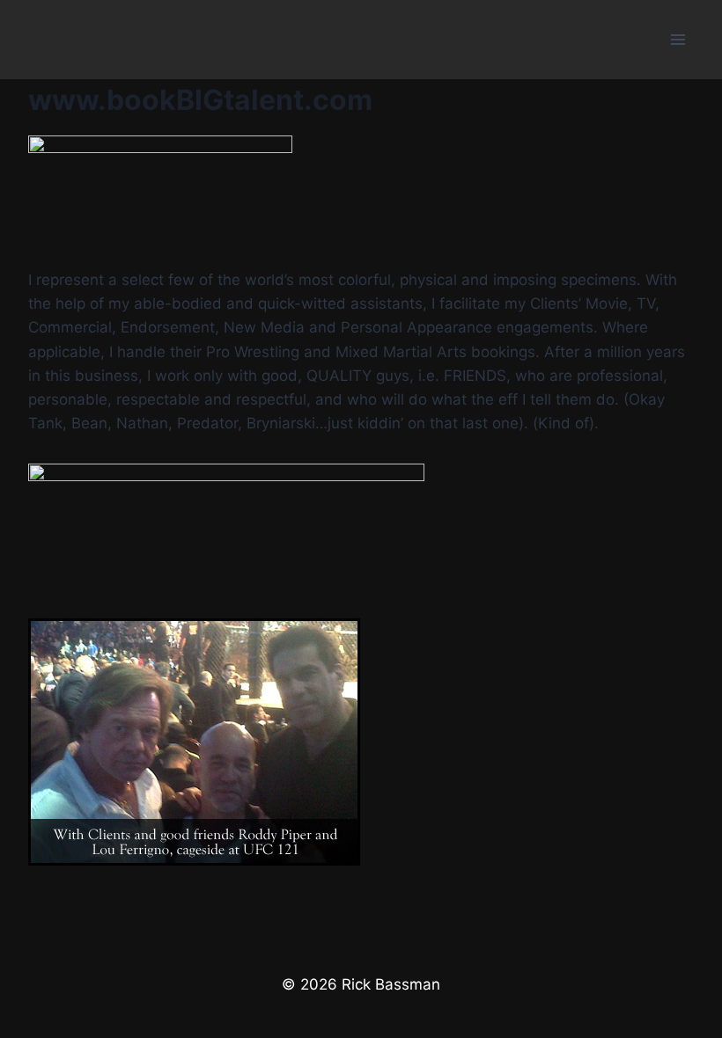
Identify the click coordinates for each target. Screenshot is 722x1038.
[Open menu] (677, 39)
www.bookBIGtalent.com (200, 100)
